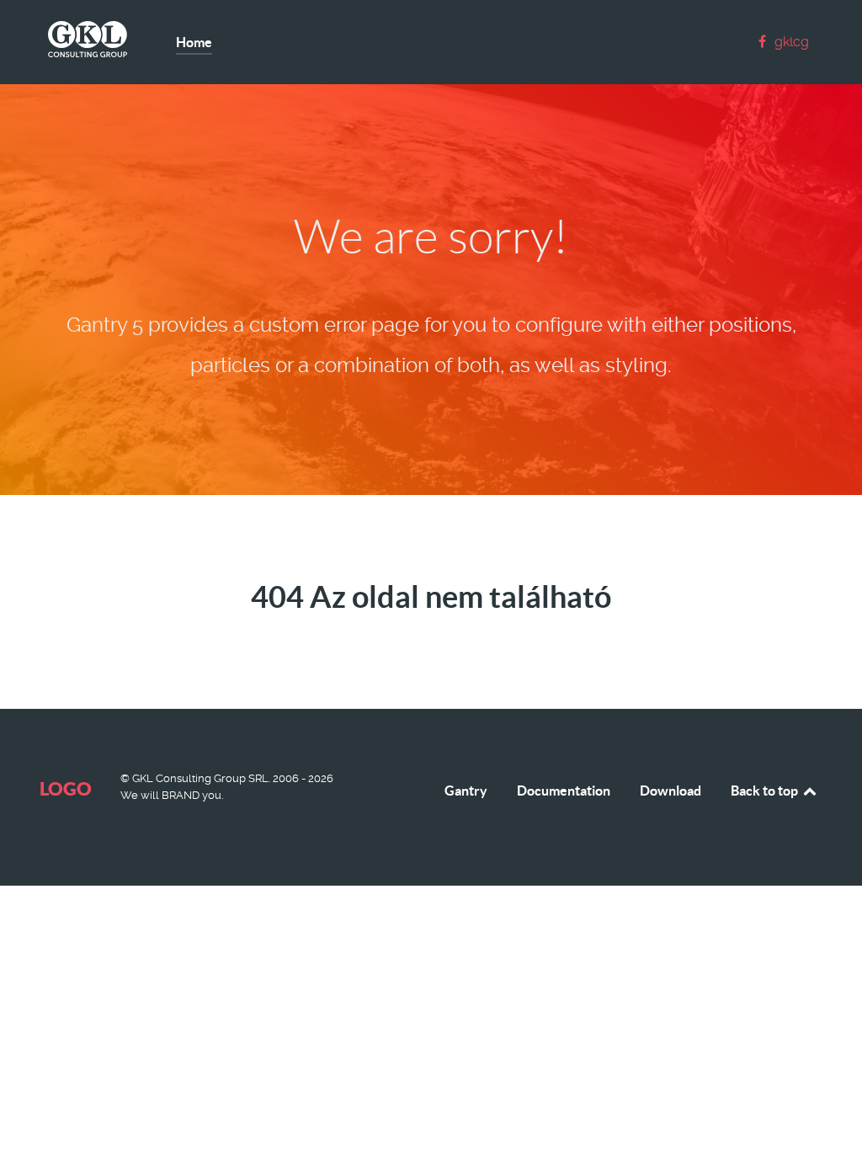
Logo (66, 788)
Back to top (766, 790)
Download (670, 790)
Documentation (563, 790)
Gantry (465, 790)
